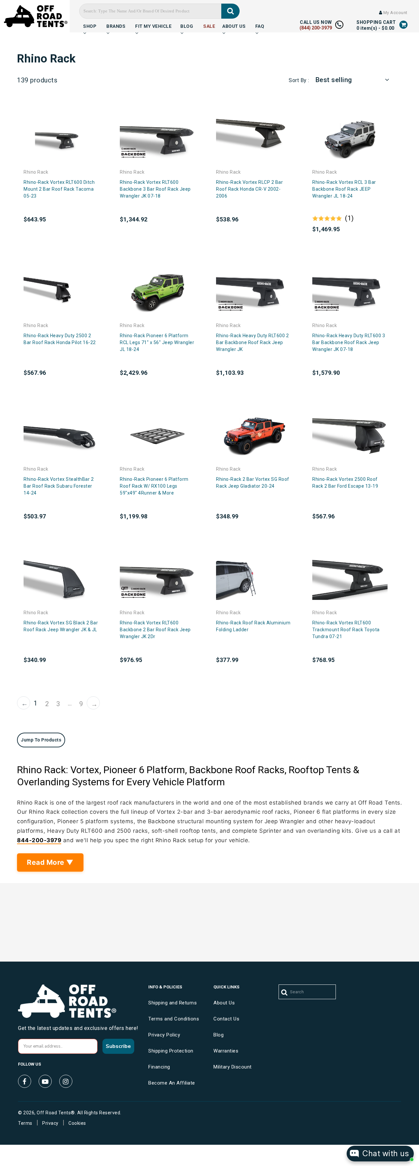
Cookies (77, 1123)
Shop (89, 25)
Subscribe (118, 1046)
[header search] (230, 11)
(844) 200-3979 (316, 27)
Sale (209, 25)
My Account (395, 12)
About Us (234, 25)
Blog (186, 25)
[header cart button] (403, 24)
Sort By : (299, 80)
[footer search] (284, 992)
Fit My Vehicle (153, 25)
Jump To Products (41, 739)
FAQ (259, 25)
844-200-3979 (39, 840)
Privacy (50, 1123)
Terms (25, 1123)
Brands (115, 25)
